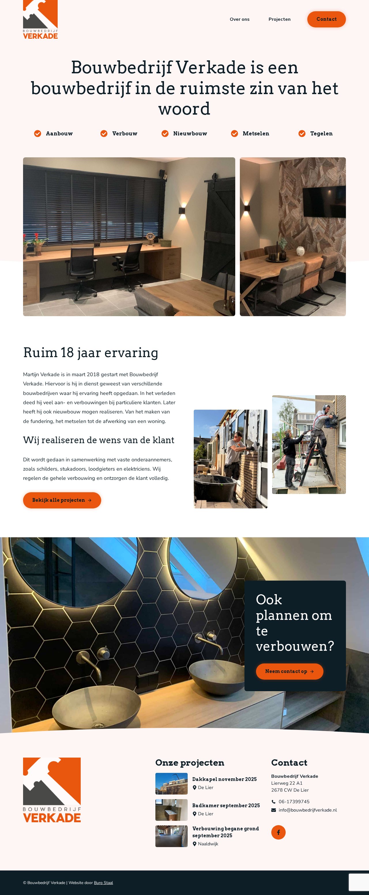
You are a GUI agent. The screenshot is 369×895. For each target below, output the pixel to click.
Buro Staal (103, 882)
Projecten (280, 19)
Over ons (240, 19)
